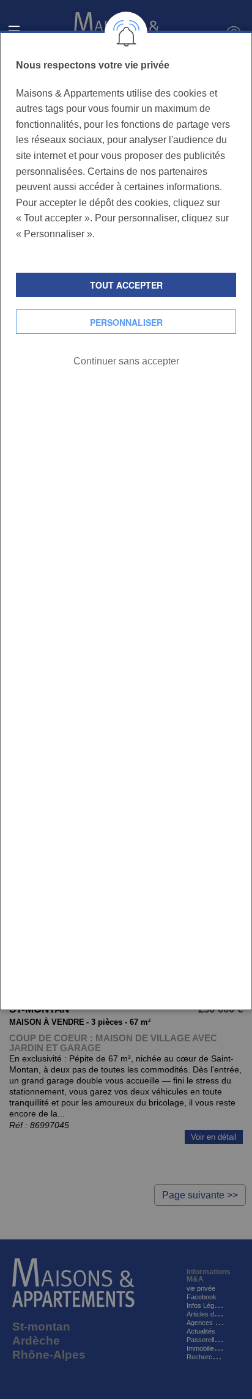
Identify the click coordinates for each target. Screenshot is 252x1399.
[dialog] (126, 520)
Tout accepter (126, 285)
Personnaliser (126, 322)
